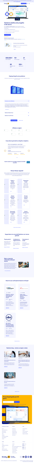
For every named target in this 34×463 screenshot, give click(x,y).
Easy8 (3, 428)
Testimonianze (14, 451)
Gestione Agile (4, 431)
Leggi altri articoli (17, 391)
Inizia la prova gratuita (23, 3)
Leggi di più (7, 307)
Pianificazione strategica (5, 436)
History (13, 445)
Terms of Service (29, 461)
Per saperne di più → (17, 1)
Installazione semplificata (5, 445)
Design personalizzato (25, 433)
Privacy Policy (24, 461)
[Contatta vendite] (27, 3)
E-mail (3, 400)
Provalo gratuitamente (7, 34)
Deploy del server (14, 431)
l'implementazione (25, 428)
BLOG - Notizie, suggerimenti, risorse (16, 446)
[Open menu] (29, 3)
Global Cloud (14, 428)
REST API (3, 446)
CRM (2, 433)
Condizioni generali (14, 450)
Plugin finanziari (4, 432)
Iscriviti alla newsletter (15, 447)
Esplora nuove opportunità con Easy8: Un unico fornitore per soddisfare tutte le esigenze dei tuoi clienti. (24, 361)
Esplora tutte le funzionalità (17, 227)
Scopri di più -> (7, 109)
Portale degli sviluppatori (5, 450)
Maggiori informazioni (16, 248)
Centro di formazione (25, 431)
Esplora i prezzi (21, 120)
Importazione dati (25, 432)
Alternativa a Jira (14, 433)
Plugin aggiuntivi (4, 437)
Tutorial (3, 447)
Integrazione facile (14, 432)
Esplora (15, 49)
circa (11, 191)
